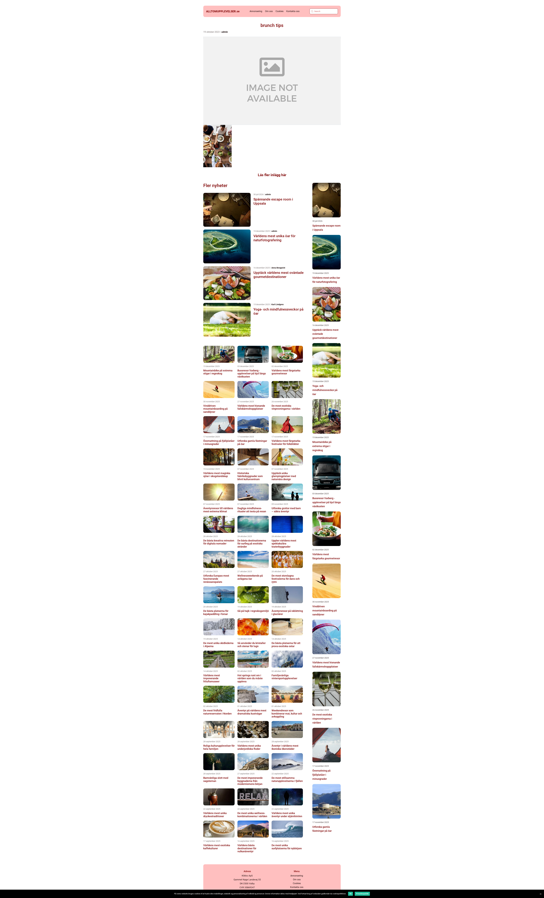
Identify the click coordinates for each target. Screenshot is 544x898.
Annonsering (256, 11)
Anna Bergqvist (278, 268)
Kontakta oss (292, 11)
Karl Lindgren (277, 304)
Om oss (269, 11)
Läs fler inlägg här (272, 175)
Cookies (279, 11)
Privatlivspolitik (362, 894)
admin (224, 32)
